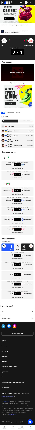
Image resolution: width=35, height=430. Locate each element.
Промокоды (5, 387)
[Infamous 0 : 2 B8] (9, 40)
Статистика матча (17, 168)
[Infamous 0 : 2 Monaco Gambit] (26, 40)
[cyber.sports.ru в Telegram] (3, 326)
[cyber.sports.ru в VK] (9, 326)
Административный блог (9, 366)
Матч (3, 113)
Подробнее (12, 414)
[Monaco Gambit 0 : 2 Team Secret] (27, 40)
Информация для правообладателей (12, 382)
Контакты (4, 351)
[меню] (31, 2)
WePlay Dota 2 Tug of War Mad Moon (21, 25)
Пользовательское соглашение (11, 377)
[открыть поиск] (21, 2)
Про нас (3, 340)
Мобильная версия (17, 333)
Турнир (18, 113)
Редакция (4, 346)
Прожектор (5, 372)
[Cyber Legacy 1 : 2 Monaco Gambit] (7, 183)
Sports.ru (6, 401)
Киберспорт (4, 25)
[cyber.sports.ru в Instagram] (15, 326)
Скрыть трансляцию (19, 83)
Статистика (10, 113)
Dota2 (10, 25)
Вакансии (4, 356)
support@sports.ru (7, 396)
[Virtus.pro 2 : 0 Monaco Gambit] (24, 40)
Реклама (4, 361)
